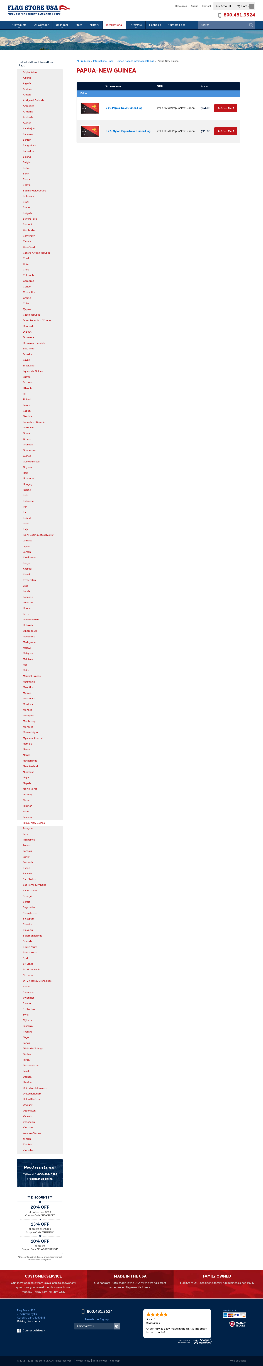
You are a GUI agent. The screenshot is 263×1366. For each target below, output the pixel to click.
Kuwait (27, 574)
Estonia (27, 382)
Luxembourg (30, 630)
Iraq (25, 512)
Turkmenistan (30, 1065)
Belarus (27, 156)
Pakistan (27, 805)
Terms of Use (100, 1360)
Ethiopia (27, 388)
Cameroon (29, 235)
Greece (27, 439)
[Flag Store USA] (40, 10)
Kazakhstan (29, 557)
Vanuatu (27, 1116)
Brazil (26, 202)
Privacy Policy (83, 1360)
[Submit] (117, 1326)
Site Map (115, 1360)
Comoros (28, 281)
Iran (25, 506)
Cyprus (27, 309)
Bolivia (26, 185)
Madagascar (29, 642)
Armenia (28, 111)
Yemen (27, 1138)
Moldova (28, 704)
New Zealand (30, 766)
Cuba (26, 303)
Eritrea (26, 377)
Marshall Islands (32, 676)
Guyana (27, 467)
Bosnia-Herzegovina (34, 190)
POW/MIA (136, 25)
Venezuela (29, 1122)
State (79, 25)
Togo (26, 1037)
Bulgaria (27, 213)
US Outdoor (41, 25)
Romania (28, 862)
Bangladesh (29, 145)
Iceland (27, 489)
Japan (26, 546)
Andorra (27, 89)
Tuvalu (26, 1071)
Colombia (28, 275)
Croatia (27, 298)
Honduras (28, 478)
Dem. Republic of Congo (37, 320)
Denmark (28, 326)
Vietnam (28, 1127)
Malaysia (28, 653)
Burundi (27, 224)
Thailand (27, 1031)
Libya (26, 614)
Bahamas (28, 134)
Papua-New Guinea (34, 822)
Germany (28, 427)
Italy (25, 529)
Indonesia (28, 501)
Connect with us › (37, 1331)
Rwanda (27, 873)
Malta (26, 670)
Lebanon (28, 597)
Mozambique (30, 732)
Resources (181, 6)
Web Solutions (238, 1360)
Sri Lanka (28, 963)
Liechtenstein (31, 619)
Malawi (27, 647)
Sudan (26, 986)
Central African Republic (36, 252)
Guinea (27, 455)
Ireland (27, 518)
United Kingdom (32, 1093)
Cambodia (29, 230)
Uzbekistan (29, 1110)
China (26, 269)
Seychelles (29, 907)
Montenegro (30, 721)
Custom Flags (177, 25)
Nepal (26, 755)
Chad (26, 258)
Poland (26, 845)
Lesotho (28, 602)
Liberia (26, 608)
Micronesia (29, 698)
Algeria (27, 83)
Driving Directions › (29, 1321)
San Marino (29, 879)
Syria (25, 1014)
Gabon (27, 410)
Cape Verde (29, 247)
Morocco (28, 726)
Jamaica (27, 540)
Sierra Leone (30, 913)
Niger (26, 777)
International (114, 25)
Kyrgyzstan (29, 580)
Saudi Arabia (30, 890)
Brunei (26, 207)
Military (94, 25)
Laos (25, 585)
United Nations (31, 1099)
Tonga (26, 1043)
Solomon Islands (32, 935)
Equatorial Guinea (33, 371)
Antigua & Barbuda (33, 100)
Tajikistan (28, 1020)
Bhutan (27, 179)
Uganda (27, 1076)
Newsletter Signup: (97, 1319)
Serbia (26, 901)
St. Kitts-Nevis (31, 969)
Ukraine (27, 1082)
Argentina (28, 106)
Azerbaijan (29, 128)
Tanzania (28, 1026)
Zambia (27, 1144)
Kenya (26, 563)
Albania (27, 77)
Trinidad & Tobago (33, 1048)
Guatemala (29, 450)
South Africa (30, 947)
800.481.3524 (239, 15)
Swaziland (28, 997)
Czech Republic (31, 314)
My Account (223, 6)
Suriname (28, 992)
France (26, 405)
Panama (27, 817)
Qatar (26, 856)
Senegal (27, 896)
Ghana (26, 433)
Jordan (27, 551)
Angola (27, 94)
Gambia (27, 416)
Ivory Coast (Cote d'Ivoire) (38, 534)
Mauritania (29, 681)
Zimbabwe (29, 1150)
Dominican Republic (34, 343)
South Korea (30, 952)
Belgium (27, 162)
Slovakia (27, 924)
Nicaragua (28, 772)
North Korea (30, 788)
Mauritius (28, 687)
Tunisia (27, 1054)
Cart (246, 6)
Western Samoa (32, 1133)
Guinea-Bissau (31, 461)
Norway (27, 794)
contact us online (41, 1179)
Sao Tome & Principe (34, 884)
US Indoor (62, 25)
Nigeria (27, 783)
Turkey (26, 1059)
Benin (26, 173)
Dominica (28, 337)
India (25, 495)
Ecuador (27, 354)
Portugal (27, 851)
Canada (27, 241)
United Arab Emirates (35, 1088)
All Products (19, 25)
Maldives (28, 659)
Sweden (27, 1003)
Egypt (26, 359)
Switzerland (29, 1009)
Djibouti (27, 331)
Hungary (28, 484)
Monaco (27, 709)
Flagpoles (155, 25)
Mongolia (28, 715)
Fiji (24, 393)
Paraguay (28, 828)
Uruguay (28, 1105)
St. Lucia (28, 975)
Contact (206, 6)
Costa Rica (29, 292)
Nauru (26, 749)
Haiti (25, 473)
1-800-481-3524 (46, 1174)
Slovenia (28, 930)
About (194, 6)
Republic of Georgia (34, 422)
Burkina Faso (30, 218)
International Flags (103, 61)
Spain (26, 958)
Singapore (29, 918)
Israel (26, 523)
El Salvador (29, 365)
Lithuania (28, 625)
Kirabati (27, 568)
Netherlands (30, 760)
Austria (27, 123)
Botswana (28, 196)
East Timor (29, 348)
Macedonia (29, 636)
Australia (28, 117)
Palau (26, 811)
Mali (25, 664)
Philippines (29, 839)
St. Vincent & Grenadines (37, 980)
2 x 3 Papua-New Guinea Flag (124, 108)
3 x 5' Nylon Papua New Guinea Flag (128, 131)
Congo (27, 286)
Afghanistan (30, 72)
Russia (26, 868)
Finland (27, 399)
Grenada (28, 444)
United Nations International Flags (135, 61)
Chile (26, 264)
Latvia (26, 591)
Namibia (27, 743)
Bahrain (27, 139)
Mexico (27, 693)
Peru (25, 834)
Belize (26, 168)
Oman (26, 800)
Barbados (28, 151)
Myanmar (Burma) (33, 738)
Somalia (27, 941)
